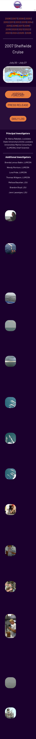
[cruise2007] (18, 67)
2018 (26, 25)
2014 (29, 22)
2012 (17, 22)
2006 (7, 18)
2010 (6, 22)
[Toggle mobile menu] (35, 10)
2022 (27, 29)
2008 (21, 18)
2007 (14, 18)
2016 (14, 25)
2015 (8, 25)
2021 (20, 29)
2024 (14, 32)
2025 (21, 32)
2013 (23, 22)
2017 (20, 25)
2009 (28, 18)
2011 (12, 22)
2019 (8, 29)
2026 (28, 32)
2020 (14, 29)
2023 (8, 32)
